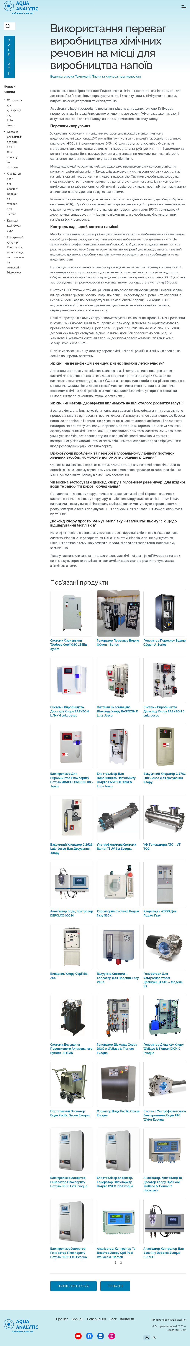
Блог (113, 1319)
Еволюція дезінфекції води (14, 225)
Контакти (127, 1319)
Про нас (62, 1319)
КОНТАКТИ (115, 1286)
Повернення (96, 1319)
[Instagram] (111, 1336)
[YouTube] (78, 1336)
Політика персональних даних (168, 1319)
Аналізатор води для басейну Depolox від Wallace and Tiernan (14, 194)
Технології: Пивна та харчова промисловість (108, 76)
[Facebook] (89, 1336)
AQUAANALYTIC (176, 1330)
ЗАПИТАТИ (9, 57)
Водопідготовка (62, 76)
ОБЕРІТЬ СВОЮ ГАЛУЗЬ (73, 1286)
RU (154, 1337)
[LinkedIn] (100, 1336)
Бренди (77, 1319)
